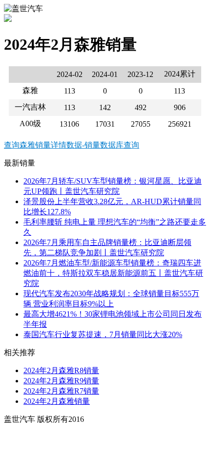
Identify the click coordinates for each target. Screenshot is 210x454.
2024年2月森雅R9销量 (61, 381)
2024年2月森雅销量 (56, 401)
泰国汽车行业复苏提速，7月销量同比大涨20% (102, 334)
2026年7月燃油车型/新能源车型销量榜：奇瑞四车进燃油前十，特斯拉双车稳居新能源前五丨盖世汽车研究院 (113, 273)
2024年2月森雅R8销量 (61, 370)
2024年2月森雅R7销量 (61, 391)
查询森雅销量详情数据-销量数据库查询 (71, 145)
